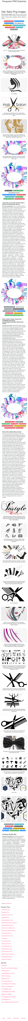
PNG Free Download (6, 976)
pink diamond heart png (10, 428)
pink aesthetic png (6, 424)
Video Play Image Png (6, 959)
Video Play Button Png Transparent (9, 922)
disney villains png (21, 311)
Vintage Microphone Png (7, 956)
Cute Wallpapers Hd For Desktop (9, 996)
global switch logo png (9, 199)
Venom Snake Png (6, 909)
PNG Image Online (6, 970)
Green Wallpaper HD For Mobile (8, 983)
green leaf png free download (19, 25)
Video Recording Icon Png (7, 920)
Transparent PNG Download (14, 1)
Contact (9, 1018)
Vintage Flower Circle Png (7, 935)
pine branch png (19, 428)
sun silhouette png (9, 826)
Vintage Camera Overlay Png (8, 954)
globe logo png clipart (19, 199)
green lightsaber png (19, 23)
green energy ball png (19, 21)
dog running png (8, 309)
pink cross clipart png (9, 421)
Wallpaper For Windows (7, 994)
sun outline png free (8, 828)
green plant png (19, 27)
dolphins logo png (20, 307)
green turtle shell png (8, 21)
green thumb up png (7, 25)
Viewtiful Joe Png (5, 912)
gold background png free (14, 192)
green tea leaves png (9, 23)
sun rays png (22, 830)
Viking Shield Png (5, 917)
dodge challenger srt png (18, 309)
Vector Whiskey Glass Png (7, 925)
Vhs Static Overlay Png (6, 946)
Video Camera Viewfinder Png (8, 928)
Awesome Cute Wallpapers (7, 986)
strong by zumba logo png (18, 828)
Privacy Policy (16, 1018)
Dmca (4, 1018)
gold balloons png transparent (9, 194)
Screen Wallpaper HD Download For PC (10, 1002)
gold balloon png (19, 196)
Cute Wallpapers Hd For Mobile (8, 991)
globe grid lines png (21, 194)
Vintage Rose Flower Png (7, 915)
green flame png (14, 29)
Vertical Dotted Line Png (7, 951)
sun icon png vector (14, 830)
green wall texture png (10, 27)
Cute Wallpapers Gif (6, 999)
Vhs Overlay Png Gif (6, 941)
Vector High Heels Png (6, 933)
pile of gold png (22, 424)
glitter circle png (8, 190)
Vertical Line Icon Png (6, 943)
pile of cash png (14, 424)
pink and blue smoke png (7, 426)
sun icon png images (19, 824)
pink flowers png (19, 421)
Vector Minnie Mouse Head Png (8, 930)
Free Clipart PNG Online (7, 981)
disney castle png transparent (9, 311)
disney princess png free (9, 307)
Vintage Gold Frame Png (7, 949)
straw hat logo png (18, 826)
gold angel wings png (9, 196)
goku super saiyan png (18, 190)
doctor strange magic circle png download (14, 315)
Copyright (23, 1018)
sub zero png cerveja (8, 824)
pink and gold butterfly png (20, 426)
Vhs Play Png (4, 938)
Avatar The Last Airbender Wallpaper (10, 968)
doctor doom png (9, 313)
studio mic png (6, 830)
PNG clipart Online (6, 978)
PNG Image (4, 965)
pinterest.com (9, 903)
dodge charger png (18, 313)
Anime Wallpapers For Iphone (8, 973)
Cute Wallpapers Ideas (6, 989)
